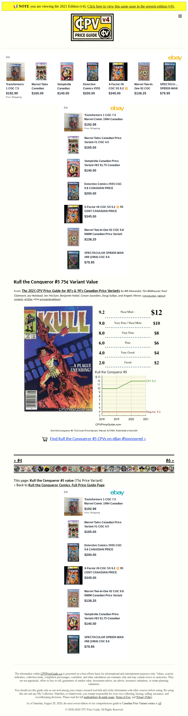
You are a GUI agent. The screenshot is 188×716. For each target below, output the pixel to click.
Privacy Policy (144, 697)
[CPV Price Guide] (84, 42)
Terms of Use (123, 697)
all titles (28, 299)
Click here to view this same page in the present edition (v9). (131, 6)
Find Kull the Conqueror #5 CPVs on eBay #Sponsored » (98, 439)
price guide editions (50, 299)
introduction (149, 296)
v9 (159, 703)
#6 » (170, 460)
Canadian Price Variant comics (138, 703)
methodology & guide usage (99, 697)
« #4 (18, 460)
